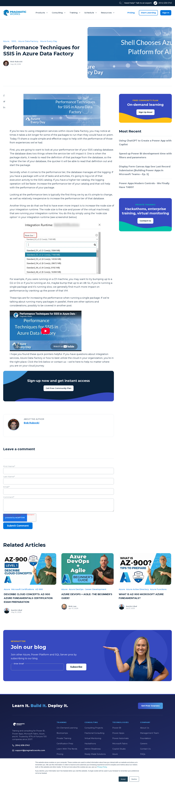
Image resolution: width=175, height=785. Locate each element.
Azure (7, 589)
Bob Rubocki (16, 62)
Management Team (149, 733)
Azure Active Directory (137, 589)
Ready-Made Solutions (95, 754)
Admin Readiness (93, 749)
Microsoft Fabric (120, 743)
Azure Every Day (48, 41)
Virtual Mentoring (93, 738)
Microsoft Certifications (22, 589)
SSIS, (14, 41)
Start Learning (148, 12)
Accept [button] (123, 779)
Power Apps (118, 733)
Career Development (95, 589)
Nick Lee (72, 606)
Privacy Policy (102, 767)
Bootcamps (62, 733)
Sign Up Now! (145, 112)
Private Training (64, 738)
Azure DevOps (76, 589)
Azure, (6, 41)
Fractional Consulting (94, 733)
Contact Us (145, 221)
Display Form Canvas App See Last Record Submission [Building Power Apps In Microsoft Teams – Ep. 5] (144, 170)
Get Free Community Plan (58, 388)
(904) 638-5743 (165, 3)
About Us (144, 728)
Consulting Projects (94, 728)
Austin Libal (16, 610)
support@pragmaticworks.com (30, 750)
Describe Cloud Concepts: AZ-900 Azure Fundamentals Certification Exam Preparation (28, 598)
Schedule (89, 12)
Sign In (165, 12)
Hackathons (90, 743)
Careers (143, 743)
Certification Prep (65, 743)
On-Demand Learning (67, 728)
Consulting (57, 12)
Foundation (145, 738)
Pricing (131, 12)
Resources (106, 12)
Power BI (116, 728)
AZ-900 (39, 589)
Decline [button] (134, 779)
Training (74, 12)
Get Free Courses (150, 706)
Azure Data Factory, (28, 41)
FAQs (142, 754)
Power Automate (120, 738)
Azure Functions (158, 589)
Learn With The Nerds (67, 749)
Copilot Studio (119, 749)
